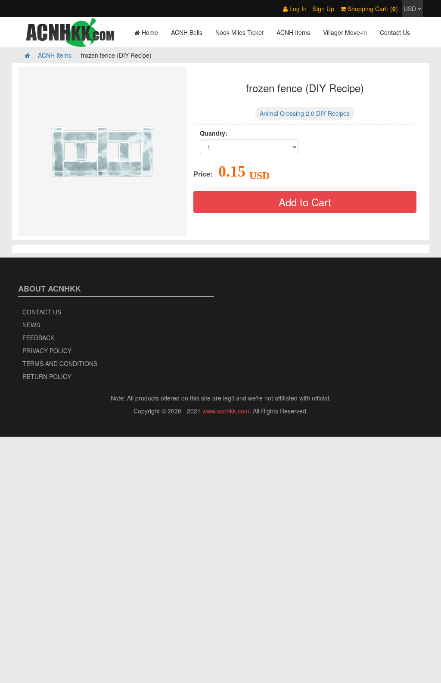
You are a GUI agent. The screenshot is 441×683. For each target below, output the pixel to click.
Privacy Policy (46, 350)
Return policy (46, 376)
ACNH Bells (186, 32)
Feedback (38, 337)
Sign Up (323, 8)
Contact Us (395, 32)
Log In (297, 8)
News (31, 324)
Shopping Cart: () (372, 8)
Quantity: (213, 133)
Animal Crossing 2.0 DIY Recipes (305, 113)
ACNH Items (293, 32)
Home (149, 32)
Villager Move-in (345, 32)
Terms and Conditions (59, 363)
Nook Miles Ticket (239, 32)
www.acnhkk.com (225, 411)
